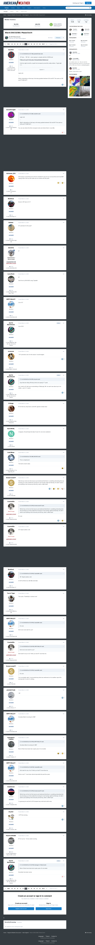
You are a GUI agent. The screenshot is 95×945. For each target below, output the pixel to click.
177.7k (11, 517)
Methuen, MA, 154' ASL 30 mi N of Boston (12, 344)
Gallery (11, 11)
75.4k (11, 266)
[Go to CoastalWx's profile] (11, 506)
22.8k (11, 803)
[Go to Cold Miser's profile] (11, 457)
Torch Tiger (11, 593)
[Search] (90, 8)
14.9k (11, 367)
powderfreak (37, 53)
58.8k (11, 851)
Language (41, 936)
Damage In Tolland (10, 738)
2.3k (12, 66)
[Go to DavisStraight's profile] (11, 115)
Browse (7, 7)
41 (20, 44)
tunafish (11, 49)
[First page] (5, 44)
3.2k (12, 494)
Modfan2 (11, 198)
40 (17, 44)
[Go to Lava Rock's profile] (11, 279)
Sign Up (88, 3)
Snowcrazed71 (11, 477)
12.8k (11, 290)
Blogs (18, 7)
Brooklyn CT (13, 216)
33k (12, 315)
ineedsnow (11, 787)
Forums (5, 11)
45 (31, 44)
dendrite (11, 248)
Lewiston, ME (13, 829)
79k (12, 341)
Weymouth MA (13, 519)
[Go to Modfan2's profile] (11, 204)
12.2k (11, 239)
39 (14, 44)
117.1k (11, 755)
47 (37, 44)
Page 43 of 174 (53, 44)
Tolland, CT (13, 757)
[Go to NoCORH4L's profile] (11, 433)
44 (28, 44)
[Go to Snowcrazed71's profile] (11, 483)
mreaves (11, 351)
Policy (44, 7)
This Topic (84, 7)
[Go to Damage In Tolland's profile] (11, 744)
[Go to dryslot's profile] (11, 817)
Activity (13, 7)
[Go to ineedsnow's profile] (11, 792)
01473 (13, 446)
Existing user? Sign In (78, 3)
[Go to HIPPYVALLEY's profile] (11, 304)
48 (39, 44)
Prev (8, 44)
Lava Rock (11, 274)
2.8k (12, 419)
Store (23, 7)
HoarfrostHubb (11, 835)
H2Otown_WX (11, 173)
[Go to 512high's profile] (11, 408)
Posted (23, 49)
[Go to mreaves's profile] (11, 356)
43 (25, 44)
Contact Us (54, 936)
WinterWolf (87, 29)
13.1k (12, 468)
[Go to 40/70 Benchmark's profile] (6, 37)
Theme (47, 936)
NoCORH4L (11, 428)
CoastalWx (11, 501)
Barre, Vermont (13, 369)
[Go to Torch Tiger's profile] (11, 598)
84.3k (11, 706)
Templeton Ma (13, 804)
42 (23, 44)
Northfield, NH (13, 268)
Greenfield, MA (13, 317)
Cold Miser (10, 452)
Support (29, 7)
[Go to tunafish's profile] (11, 55)
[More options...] (63, 50)
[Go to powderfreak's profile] (11, 695)
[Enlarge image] (34, 59)
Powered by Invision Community (47, 938)
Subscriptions (37, 7)
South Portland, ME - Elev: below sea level (11, 69)
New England (22, 38)
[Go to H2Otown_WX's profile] (11, 178)
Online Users (24, 11)
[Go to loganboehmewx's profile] (51, 24)
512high (11, 403)
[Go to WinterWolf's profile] (82, 30)
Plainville (13, 495)
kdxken (11, 222)
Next (43, 44)
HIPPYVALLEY (10, 299)
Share (51, 37)
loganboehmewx (58, 25)
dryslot (35, 379)
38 (12, 44)
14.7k (11, 126)
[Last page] (47, 44)
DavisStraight (11, 109)
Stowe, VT (13, 707)
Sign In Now (48, 908)
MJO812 (36, 456)
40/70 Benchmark (15, 36)
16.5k (11, 609)
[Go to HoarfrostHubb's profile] (11, 840)
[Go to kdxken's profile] (11, 227)
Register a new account (21, 908)
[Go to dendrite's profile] (11, 253)
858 (12, 445)
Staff (17, 11)
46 (34, 44)
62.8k (11, 828)
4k (11, 189)
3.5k (12, 215)
